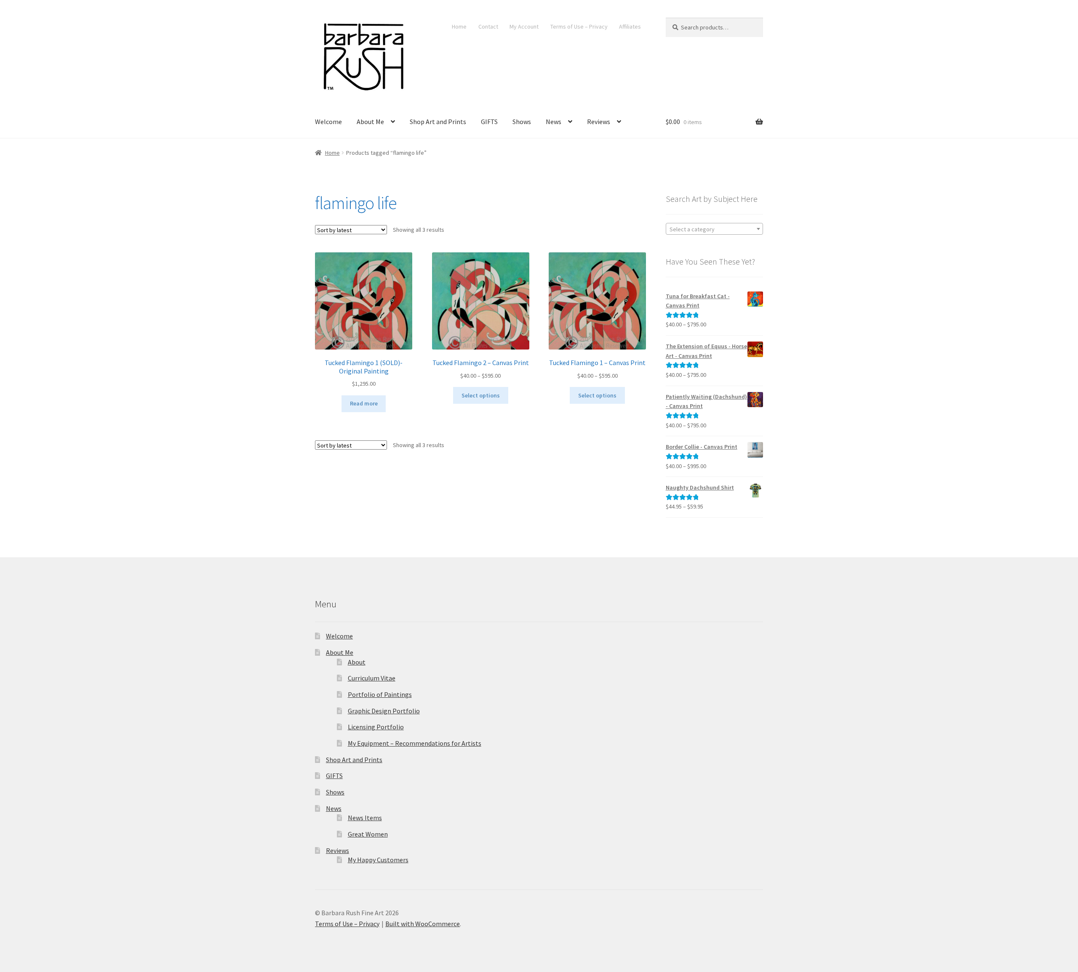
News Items (365, 817)
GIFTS (489, 121)
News (553, 121)
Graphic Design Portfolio (384, 711)
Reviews (598, 121)
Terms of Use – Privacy (579, 26)
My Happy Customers (378, 859)
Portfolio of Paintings (380, 694)
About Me (370, 121)
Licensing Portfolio (376, 727)
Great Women (368, 834)
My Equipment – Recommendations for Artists (414, 743)
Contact (488, 26)
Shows (521, 121)
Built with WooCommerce (422, 923)
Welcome (328, 121)
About (357, 662)
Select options (481, 395)
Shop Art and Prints (438, 121)
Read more (364, 403)
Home (459, 26)
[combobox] (714, 229)
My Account (524, 26)
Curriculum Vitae (371, 678)
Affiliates (630, 26)
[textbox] (714, 229)
